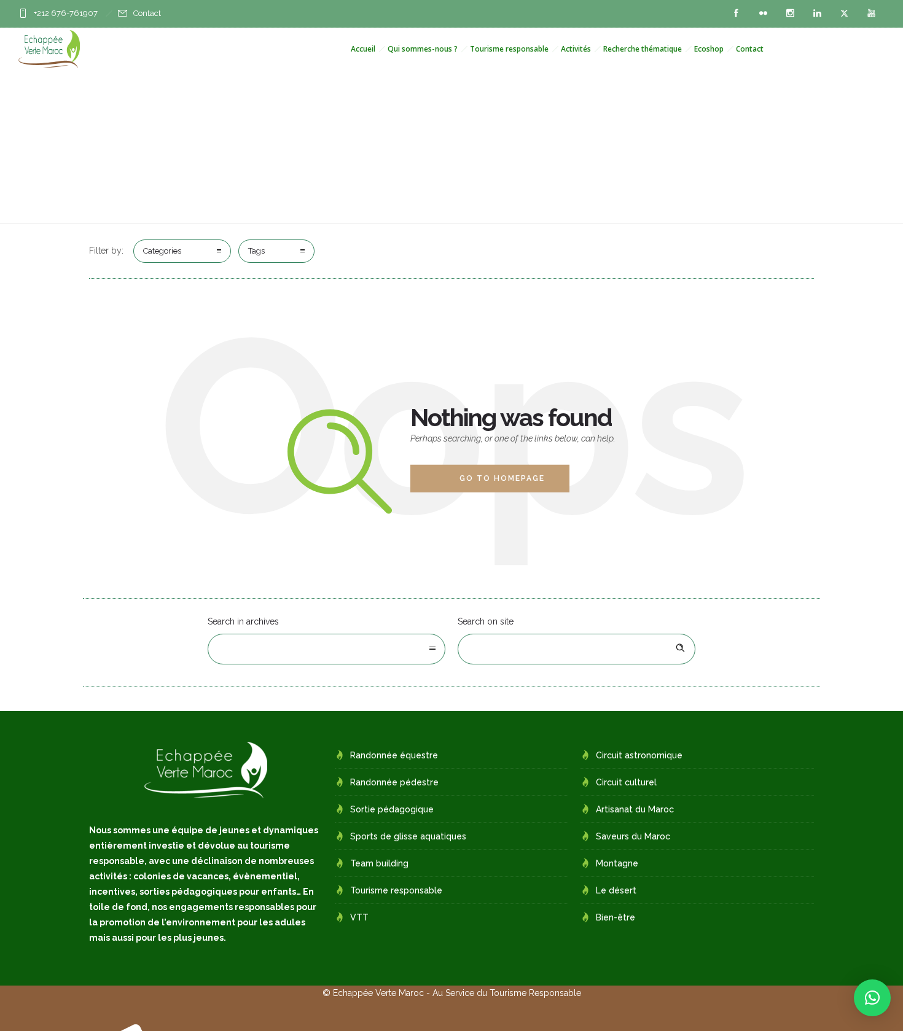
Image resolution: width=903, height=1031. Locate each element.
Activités (576, 49)
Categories (162, 250)
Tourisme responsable (509, 49)
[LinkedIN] (817, 13)
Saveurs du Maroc (633, 836)
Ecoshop (709, 49)
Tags (256, 250)
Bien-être (615, 917)
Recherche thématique (642, 49)
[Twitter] (844, 13)
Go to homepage (502, 478)
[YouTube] (871, 13)
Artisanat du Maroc (635, 809)
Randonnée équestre (394, 755)
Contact (147, 13)
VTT (359, 917)
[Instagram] (789, 13)
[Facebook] (735, 13)
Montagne (617, 863)
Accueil (363, 49)
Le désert (616, 890)
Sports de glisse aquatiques (408, 836)
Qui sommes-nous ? (423, 49)
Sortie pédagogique (392, 809)
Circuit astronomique (639, 755)
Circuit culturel (626, 782)
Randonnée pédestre (394, 782)
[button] (872, 997)
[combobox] (326, 649)
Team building (379, 863)
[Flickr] (762, 13)
